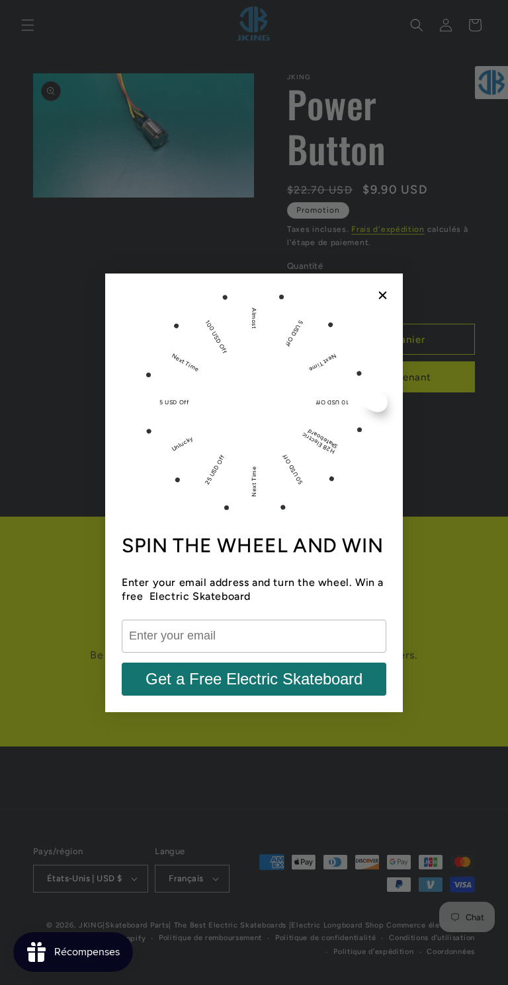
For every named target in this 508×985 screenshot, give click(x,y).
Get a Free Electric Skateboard (254, 679)
